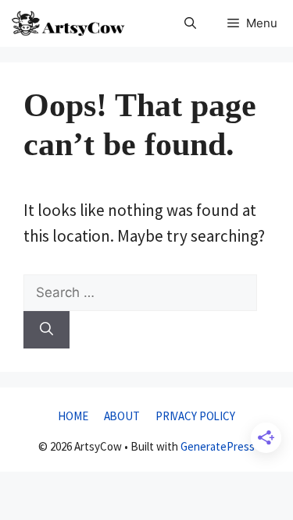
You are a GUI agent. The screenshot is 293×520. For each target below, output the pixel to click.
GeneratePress (217, 446)
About (122, 416)
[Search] (46, 329)
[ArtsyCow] (68, 23)
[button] (190, 23)
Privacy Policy (195, 416)
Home (73, 416)
